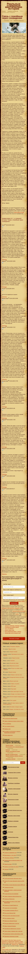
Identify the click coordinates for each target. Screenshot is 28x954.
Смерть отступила (15, 683)
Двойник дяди (7, 728)
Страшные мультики (8, 887)
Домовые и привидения (8, 941)
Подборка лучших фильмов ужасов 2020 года (14, 884)
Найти (22, 762)
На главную (5, 940)
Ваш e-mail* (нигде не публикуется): (12, 589)
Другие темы (5, 943)
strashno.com (15, 944)
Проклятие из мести (14, 665)
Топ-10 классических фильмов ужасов (13, 878)
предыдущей (15, 611)
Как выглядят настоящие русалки (11, 915)
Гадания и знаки (18, 941)
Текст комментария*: (8, 595)
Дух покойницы (7, 723)
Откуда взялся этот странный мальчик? (15, 746)
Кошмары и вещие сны (13, 11)
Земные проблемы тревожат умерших (14, 625)
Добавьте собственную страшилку (11, 608)
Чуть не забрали (9, 628)
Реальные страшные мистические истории (13, 6)
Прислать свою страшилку (16, 943)
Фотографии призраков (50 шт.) (11, 910)
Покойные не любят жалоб (12, 627)
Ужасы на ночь (17, 940)
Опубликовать (14, 603)
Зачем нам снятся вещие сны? (13, 633)
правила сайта (20, 601)
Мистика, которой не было (12, 754)
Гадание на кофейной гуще (10, 852)
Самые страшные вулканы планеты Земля (13, 721)
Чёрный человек (12, 649)
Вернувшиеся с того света (10, 855)
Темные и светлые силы (16, 674)
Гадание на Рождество (9, 899)
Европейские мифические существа (12, 928)
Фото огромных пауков (9, 918)
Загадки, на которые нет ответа (18, 694)
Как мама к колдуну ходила (16, 706)
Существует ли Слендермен (10, 907)
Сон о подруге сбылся (9, 726)
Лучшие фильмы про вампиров (11, 893)
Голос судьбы (13, 700)
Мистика (11, 940)
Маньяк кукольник (14, 681)
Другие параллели (8, 735)
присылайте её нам (19, 212)
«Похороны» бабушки (15, 646)
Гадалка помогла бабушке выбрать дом (13, 860)
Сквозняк (12, 660)
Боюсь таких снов (9, 630)
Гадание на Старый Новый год (11, 905)
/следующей (22, 611)
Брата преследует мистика (17, 691)
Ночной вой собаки (14, 663)
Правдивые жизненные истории (11, 936)
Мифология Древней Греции (10, 920)
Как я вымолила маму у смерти (13, 631)
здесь (17, 614)
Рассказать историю (14, 638)
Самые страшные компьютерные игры (12, 896)
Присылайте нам (6, 949)
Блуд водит (13, 688)
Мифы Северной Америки (10, 926)
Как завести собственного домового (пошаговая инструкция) (12, 732)
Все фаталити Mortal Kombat (10, 718)
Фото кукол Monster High (9, 913)
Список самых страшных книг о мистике (13, 931)
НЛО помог (13, 686)
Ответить (4, 259)
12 (11, 20)
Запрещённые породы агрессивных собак (13, 933)
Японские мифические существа (11, 923)
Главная (4, 11)
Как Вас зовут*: (7, 584)
